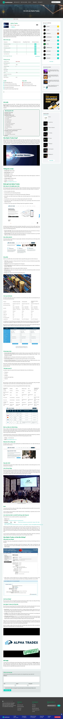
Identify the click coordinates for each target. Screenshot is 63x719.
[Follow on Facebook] (48, 710)
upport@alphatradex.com (12, 439)
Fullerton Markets (51, 127)
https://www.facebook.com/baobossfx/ (15, 520)
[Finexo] (45, 118)
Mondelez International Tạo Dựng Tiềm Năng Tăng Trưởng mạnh (53, 71)
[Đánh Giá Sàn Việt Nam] (7, 2)
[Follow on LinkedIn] (52, 710)
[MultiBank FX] (45, 156)
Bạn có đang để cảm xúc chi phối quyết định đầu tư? (53, 86)
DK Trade (50, 138)
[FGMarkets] (45, 145)
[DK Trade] (45, 140)
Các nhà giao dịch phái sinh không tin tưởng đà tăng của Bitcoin (53, 76)
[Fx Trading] (45, 134)
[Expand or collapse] (38, 111)
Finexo (49, 116)
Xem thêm (51, 61)
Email (17, 683)
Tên (4, 683)
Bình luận (5, 675)
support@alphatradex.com (12, 181)
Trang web (30, 683)
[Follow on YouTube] (55, 710)
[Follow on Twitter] (50, 710)
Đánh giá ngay (37, 56)
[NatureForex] (45, 123)
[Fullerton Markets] (45, 129)
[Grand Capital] (45, 150)
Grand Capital (50, 149)
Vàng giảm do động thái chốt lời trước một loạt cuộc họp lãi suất (53, 81)
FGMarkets (50, 143)
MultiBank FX (50, 154)
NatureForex (50, 122)
